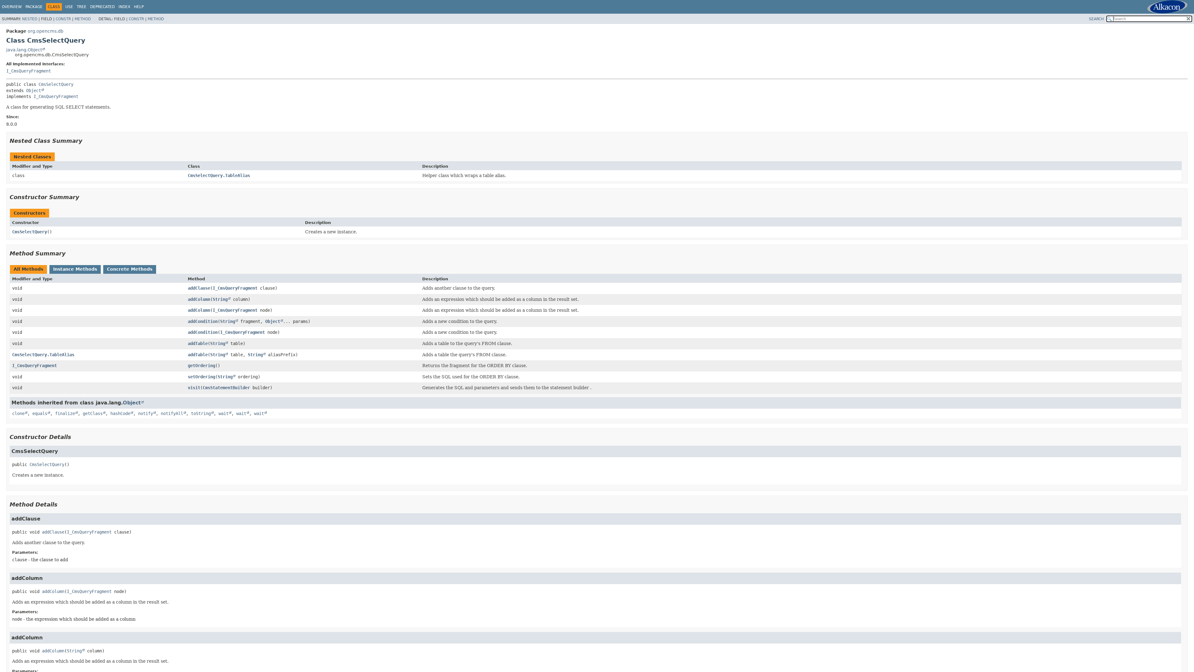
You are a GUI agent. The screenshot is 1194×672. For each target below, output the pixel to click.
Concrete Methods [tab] (129, 269)
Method (83, 19)
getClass (93, 413)
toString (201, 413)
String (220, 299)
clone (18, 413)
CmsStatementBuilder (226, 387)
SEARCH (1096, 19)
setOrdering (201, 376)
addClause (199, 288)
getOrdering (201, 365)
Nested (29, 19)
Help (139, 7)
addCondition (203, 321)
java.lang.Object (24, 49)
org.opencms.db (45, 31)
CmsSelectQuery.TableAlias (219, 175)
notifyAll (172, 413)
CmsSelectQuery (56, 84)
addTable (198, 343)
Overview (12, 7)
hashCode (120, 413)
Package (34, 7)
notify (145, 413)
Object (33, 90)
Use (69, 7)
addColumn (199, 299)
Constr (63, 19)
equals (39, 413)
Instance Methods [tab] (75, 269)
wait (224, 413)
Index (124, 7)
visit (194, 387)
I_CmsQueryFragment (28, 70)
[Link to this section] (86, 141)
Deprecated (102, 7)
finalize (65, 413)
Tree (81, 7)
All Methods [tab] (28, 269)
